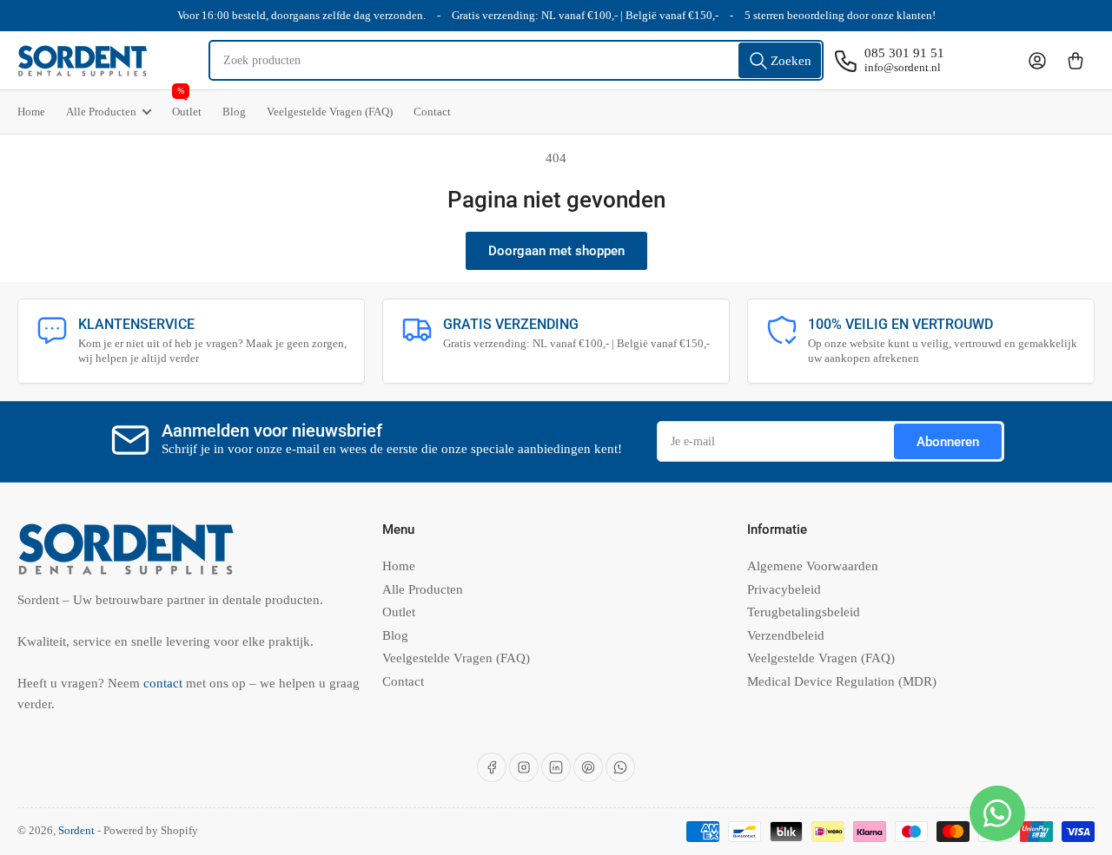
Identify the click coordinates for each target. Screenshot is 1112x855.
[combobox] (516, 60)
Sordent (76, 830)
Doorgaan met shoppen (556, 251)
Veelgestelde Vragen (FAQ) (330, 111)
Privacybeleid (784, 589)
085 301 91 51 (904, 53)
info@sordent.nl (902, 67)
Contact (432, 111)
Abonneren (948, 442)
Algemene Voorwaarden (812, 566)
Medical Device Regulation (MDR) (842, 681)
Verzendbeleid (785, 635)
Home (31, 111)
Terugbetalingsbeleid (803, 612)
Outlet (187, 104)
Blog (234, 111)
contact (164, 683)
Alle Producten (101, 111)
